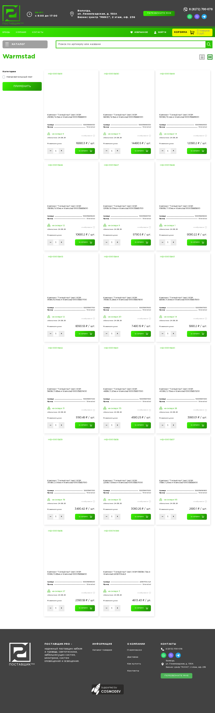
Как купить (134, 664)
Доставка (132, 657)
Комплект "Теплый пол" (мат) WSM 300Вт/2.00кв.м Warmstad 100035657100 (67, 482)
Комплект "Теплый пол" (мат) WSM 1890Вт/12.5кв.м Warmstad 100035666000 (123, 116)
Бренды (6, 32)
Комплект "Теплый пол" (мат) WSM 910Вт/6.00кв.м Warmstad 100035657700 (67, 299)
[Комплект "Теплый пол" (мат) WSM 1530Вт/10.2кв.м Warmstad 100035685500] (183, 95)
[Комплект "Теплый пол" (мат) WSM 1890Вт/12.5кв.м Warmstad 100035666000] (127, 95)
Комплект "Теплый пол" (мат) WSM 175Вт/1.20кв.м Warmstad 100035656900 (178, 482)
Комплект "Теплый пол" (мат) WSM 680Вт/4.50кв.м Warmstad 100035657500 (179, 299)
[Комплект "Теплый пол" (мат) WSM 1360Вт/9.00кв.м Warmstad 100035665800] (71, 186)
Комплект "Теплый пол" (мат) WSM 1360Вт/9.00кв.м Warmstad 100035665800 (67, 207)
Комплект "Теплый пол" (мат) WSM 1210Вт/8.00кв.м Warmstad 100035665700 (123, 207)
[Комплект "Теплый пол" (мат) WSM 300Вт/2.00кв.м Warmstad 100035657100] (71, 460)
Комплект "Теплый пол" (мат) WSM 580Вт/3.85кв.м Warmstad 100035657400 (67, 390)
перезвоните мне (159, 13)
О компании (134, 650)
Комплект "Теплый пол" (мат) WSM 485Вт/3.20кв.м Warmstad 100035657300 (123, 390)
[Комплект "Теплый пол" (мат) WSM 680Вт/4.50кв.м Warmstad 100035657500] (183, 277)
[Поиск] (208, 44)
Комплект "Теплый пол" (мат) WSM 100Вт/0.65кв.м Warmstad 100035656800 (67, 573)
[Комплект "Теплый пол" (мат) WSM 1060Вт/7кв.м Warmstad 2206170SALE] (127, 552)
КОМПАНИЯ (21, 32)
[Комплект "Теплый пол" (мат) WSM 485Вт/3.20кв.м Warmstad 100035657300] (127, 369)
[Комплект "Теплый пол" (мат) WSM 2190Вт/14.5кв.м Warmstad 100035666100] (71, 95)
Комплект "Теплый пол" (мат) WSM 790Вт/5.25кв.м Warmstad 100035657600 (123, 299)
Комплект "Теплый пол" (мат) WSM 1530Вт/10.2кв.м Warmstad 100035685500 (179, 116)
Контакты (37, 32)
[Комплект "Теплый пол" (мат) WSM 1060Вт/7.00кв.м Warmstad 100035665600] (183, 186)
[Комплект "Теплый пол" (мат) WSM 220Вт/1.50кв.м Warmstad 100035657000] (127, 460)
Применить (22, 86)
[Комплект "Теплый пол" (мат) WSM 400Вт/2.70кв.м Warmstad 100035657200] (183, 369)
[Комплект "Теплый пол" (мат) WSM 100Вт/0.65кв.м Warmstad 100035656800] (71, 552)
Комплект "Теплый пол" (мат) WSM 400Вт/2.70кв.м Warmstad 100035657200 (179, 390)
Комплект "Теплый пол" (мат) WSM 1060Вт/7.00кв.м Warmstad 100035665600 (179, 207)
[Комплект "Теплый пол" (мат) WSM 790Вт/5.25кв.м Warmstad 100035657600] (127, 277)
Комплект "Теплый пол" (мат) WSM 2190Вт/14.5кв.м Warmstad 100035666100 (67, 116)
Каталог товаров (102, 650)
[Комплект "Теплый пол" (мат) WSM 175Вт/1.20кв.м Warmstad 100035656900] (183, 460)
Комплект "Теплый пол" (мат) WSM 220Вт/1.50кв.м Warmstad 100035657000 (123, 482)
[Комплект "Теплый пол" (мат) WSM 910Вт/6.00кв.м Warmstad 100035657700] (71, 277)
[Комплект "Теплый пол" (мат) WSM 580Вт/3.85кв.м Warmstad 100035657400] (71, 369)
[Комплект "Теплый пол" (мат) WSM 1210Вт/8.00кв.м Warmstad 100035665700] (127, 186)
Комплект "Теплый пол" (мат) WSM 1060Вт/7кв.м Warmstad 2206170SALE (126, 573)
